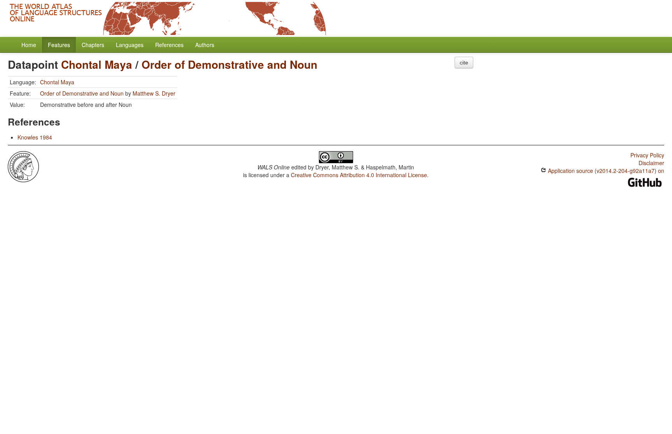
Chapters (93, 45)
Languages (130, 45)
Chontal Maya (96, 64)
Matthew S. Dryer (154, 93)
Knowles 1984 (35, 137)
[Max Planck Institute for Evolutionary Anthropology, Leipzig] (23, 166)
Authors (204, 45)
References (169, 45)
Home (28, 45)
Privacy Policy (647, 155)
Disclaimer (651, 163)
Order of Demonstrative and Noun (229, 64)
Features (59, 45)
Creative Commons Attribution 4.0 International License (359, 175)
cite (464, 62)
